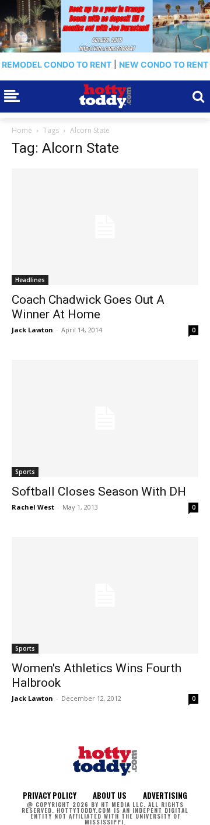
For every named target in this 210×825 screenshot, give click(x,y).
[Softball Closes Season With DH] (105, 418)
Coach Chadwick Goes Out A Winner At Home (88, 307)
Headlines (30, 280)
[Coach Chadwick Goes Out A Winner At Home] (105, 226)
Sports (25, 472)
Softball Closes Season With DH (99, 491)
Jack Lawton (32, 329)
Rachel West (33, 507)
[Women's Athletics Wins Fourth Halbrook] (105, 595)
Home (22, 130)
